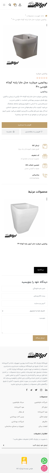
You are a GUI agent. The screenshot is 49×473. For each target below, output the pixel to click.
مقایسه (9, 132)
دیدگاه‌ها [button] (40, 270)
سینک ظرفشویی (18, 402)
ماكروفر (44, 422)
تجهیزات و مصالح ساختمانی (14, 426)
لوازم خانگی (43, 417)
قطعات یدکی (43, 426)
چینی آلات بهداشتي (17, 417)
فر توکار (21, 412)
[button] (20, 5)
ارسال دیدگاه (40, 338)
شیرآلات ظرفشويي (40, 402)
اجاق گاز (44, 407)
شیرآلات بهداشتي (18, 422)
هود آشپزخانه (19, 407)
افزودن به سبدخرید (24, 125)
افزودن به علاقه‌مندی (32, 132)
